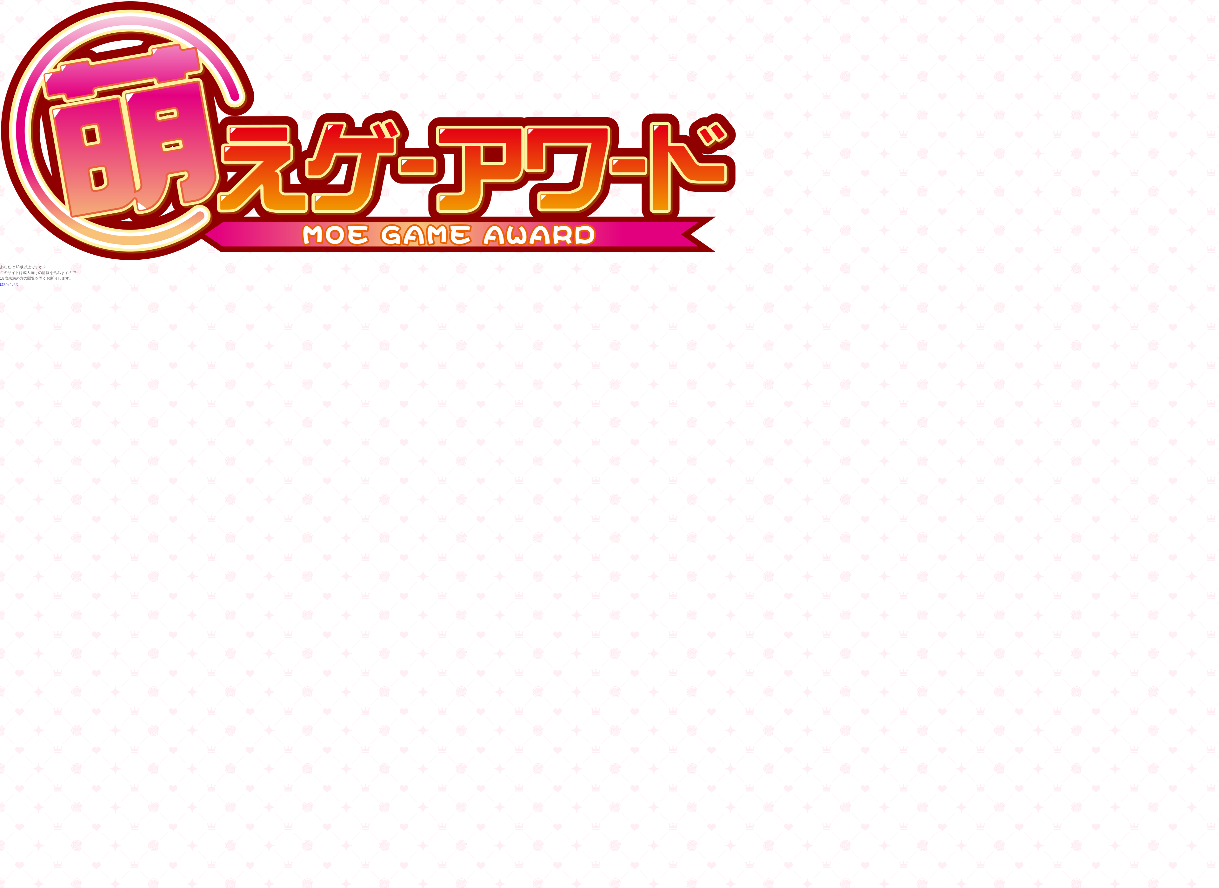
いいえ (13, 284)
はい (4, 284)
